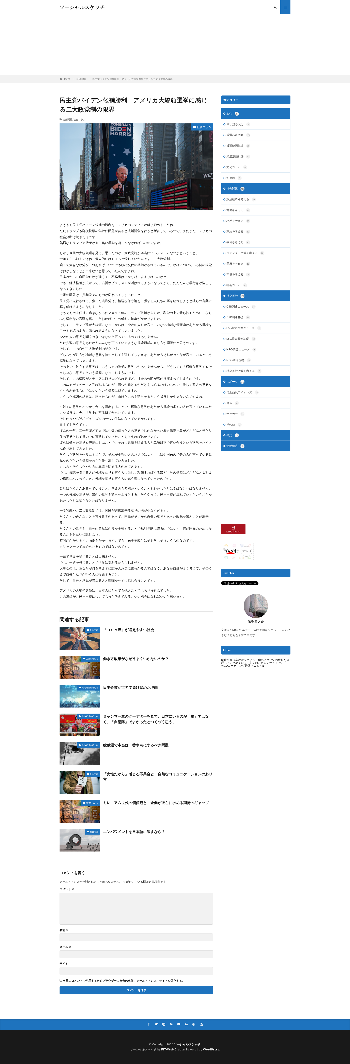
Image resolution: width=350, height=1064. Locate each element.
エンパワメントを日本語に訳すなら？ (134, 831)
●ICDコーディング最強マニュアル (243, 665)
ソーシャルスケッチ (82, 7)
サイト (64, 963)
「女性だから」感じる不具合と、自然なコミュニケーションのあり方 (157, 777)
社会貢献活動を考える (243, 370)
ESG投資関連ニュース (243, 328)
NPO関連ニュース (240, 349)
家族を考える (237, 231)
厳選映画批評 (237, 145)
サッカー (235, 413)
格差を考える (237, 220)
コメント (67, 889)
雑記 (232, 435)
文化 (232, 113)
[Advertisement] (175, 44)
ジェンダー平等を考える (245, 253)
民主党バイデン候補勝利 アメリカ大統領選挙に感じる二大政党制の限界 (132, 79)
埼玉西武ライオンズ (242, 392)
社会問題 (81, 79)
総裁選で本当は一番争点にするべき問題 (136, 745)
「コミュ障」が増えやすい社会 (128, 629)
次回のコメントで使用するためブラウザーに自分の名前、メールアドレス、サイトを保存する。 (124, 980)
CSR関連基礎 (237, 317)
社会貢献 (235, 295)
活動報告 (234, 446)
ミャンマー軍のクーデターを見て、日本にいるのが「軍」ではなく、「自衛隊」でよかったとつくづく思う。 (156, 719)
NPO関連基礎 (238, 360)
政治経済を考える (90, 687)
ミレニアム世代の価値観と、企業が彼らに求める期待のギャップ (156, 802)
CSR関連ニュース (240, 306)
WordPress (211, 1049)
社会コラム (79, 119)
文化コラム (236, 167)
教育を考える (237, 242)
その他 (233, 424)
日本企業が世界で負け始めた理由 (130, 687)
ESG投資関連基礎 (240, 338)
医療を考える (237, 263)
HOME (66, 79)
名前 (64, 930)
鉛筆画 (233, 177)
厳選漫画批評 (237, 156)
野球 (232, 403)
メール (65, 946)
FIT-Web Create (173, 1049)
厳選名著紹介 (238, 135)
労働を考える (92, 658)
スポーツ (235, 381)
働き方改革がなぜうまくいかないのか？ (136, 658)
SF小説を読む (238, 124)
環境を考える (237, 274)
